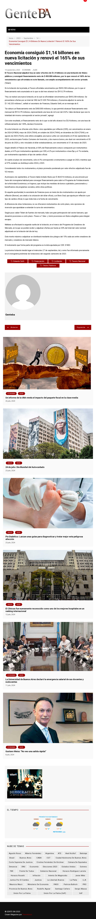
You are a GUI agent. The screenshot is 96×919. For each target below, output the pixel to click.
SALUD (10, 463)
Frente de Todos (27, 871)
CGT (48, 858)
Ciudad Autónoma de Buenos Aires (71, 858)
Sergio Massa (81, 889)
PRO (84, 884)
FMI (11, 871)
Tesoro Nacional (78, 261)
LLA (84, 880)
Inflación (36, 875)
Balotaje (83, 853)
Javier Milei (80, 875)
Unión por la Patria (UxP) (55, 893)
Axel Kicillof (70, 853)
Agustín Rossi (15, 853)
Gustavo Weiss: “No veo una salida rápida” (26, 751)
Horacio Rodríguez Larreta (74, 871)
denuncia (13, 867)
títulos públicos (49, 265)
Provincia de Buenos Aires (20, 889)
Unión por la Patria (22, 893)
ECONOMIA (26, 70)
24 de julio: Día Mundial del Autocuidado (25, 467)
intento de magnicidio (57, 875)
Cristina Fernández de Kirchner (50, 862)
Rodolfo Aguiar (43, 889)
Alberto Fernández (33, 853)
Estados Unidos (69, 867)
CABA (39, 858)
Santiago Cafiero (62, 889)
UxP (81, 893)
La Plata (73, 880)
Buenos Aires (25, 858)
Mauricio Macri (16, 884)
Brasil (11, 858)
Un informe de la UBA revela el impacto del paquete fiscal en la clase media (42, 397)
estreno (83, 867)
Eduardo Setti (18, 261)
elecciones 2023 (50, 867)
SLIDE (35, 70)
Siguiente (81, 327)
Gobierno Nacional (48, 871)
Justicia (38, 880)
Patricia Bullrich (71, 884)
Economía (34, 867)
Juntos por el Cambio (19, 880)
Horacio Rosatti (18, 875)
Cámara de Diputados (77, 862)
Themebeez (27, 914)
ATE (59, 853)
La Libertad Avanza (55, 880)
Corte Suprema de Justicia (21, 862)
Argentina (49, 853)
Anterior (14, 327)
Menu (13, 30)
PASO (56, 884)
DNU (23, 867)
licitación (58, 261)
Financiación (39, 261)
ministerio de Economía (38, 884)
